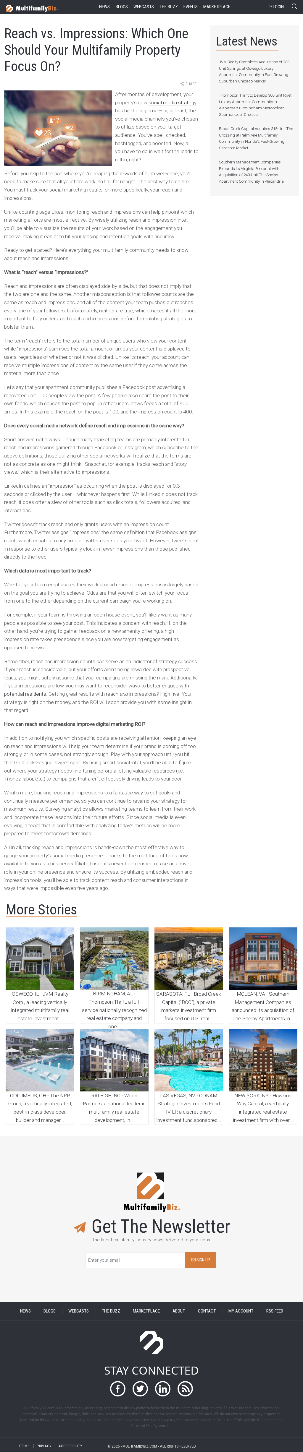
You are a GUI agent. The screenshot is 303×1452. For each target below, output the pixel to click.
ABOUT (179, 1311)
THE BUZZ (111, 1311)
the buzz (168, 6)
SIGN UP (203, 1260)
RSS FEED (274, 1311)
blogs (122, 6)
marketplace (216, 6)
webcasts (143, 6)
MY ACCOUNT (240, 1311)
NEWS (25, 1311)
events (190, 6)
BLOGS (49, 1311)
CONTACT (207, 1311)
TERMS (24, 1446)
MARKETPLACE (146, 1311)
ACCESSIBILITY (70, 1446)
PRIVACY (44, 1446)
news (104, 6)
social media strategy (172, 103)
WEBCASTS (78, 1311)
